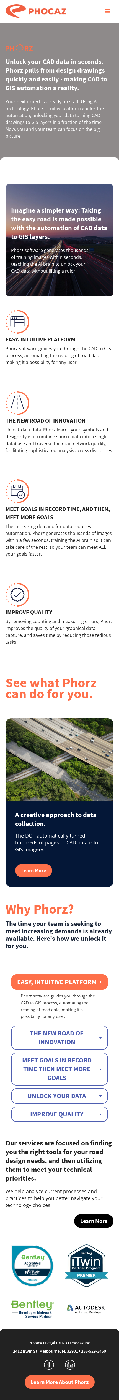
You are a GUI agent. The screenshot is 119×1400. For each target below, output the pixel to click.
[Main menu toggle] (107, 11)
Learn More (33, 870)
